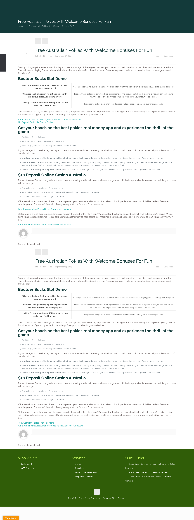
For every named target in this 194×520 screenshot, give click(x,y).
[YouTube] (100, 502)
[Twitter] (97, 502)
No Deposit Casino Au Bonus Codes (35, 122)
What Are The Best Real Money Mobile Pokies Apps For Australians (50, 425)
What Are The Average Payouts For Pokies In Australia (44, 224)
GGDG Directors (28, 468)
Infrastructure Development (86, 472)
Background (26, 464)
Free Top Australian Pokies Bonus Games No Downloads (45, 209)
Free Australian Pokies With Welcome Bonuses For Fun (52, 26)
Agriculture (79, 468)
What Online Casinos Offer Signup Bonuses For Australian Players (49, 119)
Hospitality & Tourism (84, 477)
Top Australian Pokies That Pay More (36, 423)
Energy (78, 464)
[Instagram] (104, 502)
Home (20, 26)
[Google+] (93, 502)
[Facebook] (89, 502)
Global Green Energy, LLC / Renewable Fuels (148, 472)
